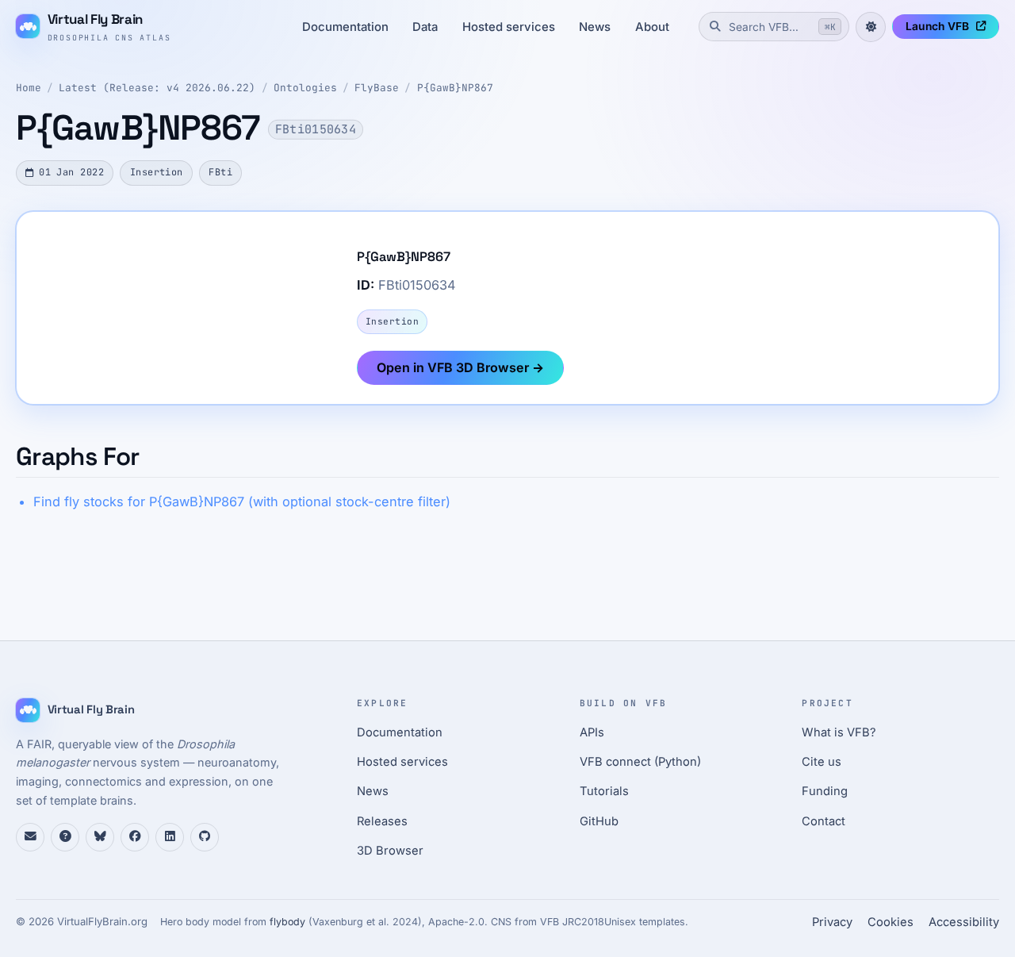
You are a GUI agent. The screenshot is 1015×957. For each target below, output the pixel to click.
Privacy (832, 922)
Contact (823, 821)
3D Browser (390, 851)
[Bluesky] (100, 837)
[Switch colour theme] (871, 27)
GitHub (599, 821)
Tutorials (604, 791)
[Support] (30, 837)
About (652, 27)
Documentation (345, 27)
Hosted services (508, 27)
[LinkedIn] (169, 837)
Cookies (891, 922)
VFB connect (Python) (640, 762)
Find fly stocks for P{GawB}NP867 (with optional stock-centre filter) (241, 501)
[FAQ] (65, 837)
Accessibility (964, 922)
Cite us (821, 762)
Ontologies (305, 87)
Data (425, 27)
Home (28, 87)
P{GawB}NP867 (455, 87)
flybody (287, 922)
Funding (825, 791)
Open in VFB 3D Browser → (460, 367)
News (595, 27)
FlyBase (376, 87)
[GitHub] (204, 837)
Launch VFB (937, 26)
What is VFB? (839, 732)
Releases (382, 821)
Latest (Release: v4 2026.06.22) (157, 87)
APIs (592, 732)
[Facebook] (135, 837)
